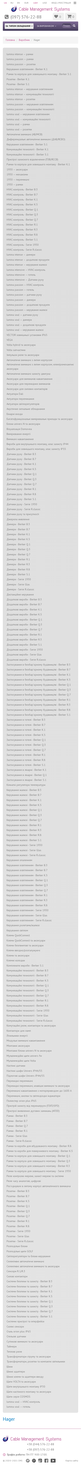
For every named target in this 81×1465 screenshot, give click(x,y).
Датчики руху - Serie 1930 (22, 504)
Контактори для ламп (19, 1030)
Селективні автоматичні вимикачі (25, 1261)
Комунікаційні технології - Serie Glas (27, 1015)
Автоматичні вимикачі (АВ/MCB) (24, 134)
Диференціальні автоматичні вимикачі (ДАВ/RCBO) (36, 139)
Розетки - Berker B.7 (18, 1196)
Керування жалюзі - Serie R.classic (26, 855)
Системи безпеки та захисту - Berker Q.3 (30, 1306)
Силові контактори (17, 1276)
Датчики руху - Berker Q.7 (22, 484)
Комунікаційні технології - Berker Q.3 (28, 990)
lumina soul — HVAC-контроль (23, 1401)
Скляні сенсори (15, 1326)
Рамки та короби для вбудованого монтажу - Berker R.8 (39, 1146)
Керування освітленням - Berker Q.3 (27, 885)
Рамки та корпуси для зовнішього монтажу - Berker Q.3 (38, 1161)
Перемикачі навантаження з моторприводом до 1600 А (39, 1090)
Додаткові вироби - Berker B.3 (24, 599)
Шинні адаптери (16, 1371)
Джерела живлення (18, 519)
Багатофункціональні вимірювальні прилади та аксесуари (40, 419)
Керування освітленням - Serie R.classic (29, 920)
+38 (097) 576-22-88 (40, 1449)
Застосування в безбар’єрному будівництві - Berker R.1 (38, 699)
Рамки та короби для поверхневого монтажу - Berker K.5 (40, 1151)
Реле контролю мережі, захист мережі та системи (35, 1176)
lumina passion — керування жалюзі (27, 310)
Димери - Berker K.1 (18, 534)
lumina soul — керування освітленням (28, 114)
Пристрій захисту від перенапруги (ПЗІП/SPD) (33, 1105)
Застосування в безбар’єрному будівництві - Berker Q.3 (39, 689)
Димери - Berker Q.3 (18, 549)
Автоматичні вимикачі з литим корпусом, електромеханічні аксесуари (40, 366)
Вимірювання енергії (19, 434)
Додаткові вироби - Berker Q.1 (24, 619)
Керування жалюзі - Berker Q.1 (24, 810)
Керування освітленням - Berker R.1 (27, 895)
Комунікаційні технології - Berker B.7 (27, 975)
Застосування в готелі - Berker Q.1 (26, 740)
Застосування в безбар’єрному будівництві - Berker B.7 (38, 669)
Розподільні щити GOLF (20, 1251)
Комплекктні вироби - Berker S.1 (25, 965)
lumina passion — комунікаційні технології (30, 109)
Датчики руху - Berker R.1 (21, 489)
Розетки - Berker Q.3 (18, 1211)
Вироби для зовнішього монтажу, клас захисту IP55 (36, 449)
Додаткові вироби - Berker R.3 (24, 639)
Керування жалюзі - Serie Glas (24, 850)
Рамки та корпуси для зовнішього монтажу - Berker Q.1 (38, 1156)
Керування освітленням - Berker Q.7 (27, 890)
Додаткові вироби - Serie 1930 (25, 649)
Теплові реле (14, 1351)
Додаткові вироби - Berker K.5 (24, 614)
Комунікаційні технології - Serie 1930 (28, 1010)
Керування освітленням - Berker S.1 (27, 144)
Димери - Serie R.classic (20, 589)
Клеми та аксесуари (18, 955)
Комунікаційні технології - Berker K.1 (27, 149)
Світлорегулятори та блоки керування (28, 1256)
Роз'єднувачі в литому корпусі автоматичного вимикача (39, 1186)
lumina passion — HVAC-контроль (25, 285)
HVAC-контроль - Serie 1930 (23, 244)
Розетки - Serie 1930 (18, 1231)
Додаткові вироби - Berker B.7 (24, 604)
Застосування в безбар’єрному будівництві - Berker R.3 (38, 704)
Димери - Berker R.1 (18, 559)
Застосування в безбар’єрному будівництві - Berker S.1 (38, 714)
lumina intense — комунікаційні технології (30, 94)
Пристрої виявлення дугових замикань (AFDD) (33, 1111)
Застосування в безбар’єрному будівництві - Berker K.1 (38, 674)
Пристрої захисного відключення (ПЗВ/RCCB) (32, 159)
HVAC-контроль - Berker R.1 (22, 224)
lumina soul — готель (18, 1406)
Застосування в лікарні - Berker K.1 (26, 770)
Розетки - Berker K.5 (18, 1201)
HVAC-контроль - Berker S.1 (22, 239)
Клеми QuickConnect (18, 935)
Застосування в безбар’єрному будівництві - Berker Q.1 (39, 684)
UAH (35, 2)
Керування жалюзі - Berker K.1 (24, 800)
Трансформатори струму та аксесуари (29, 1356)
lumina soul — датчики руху (22, 315)
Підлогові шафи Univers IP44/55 (25, 1075)
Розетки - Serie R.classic (20, 1241)
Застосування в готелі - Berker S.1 (26, 765)
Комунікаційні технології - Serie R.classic (30, 1020)
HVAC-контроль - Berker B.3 (22, 189)
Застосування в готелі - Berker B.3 (26, 719)
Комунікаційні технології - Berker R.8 (27, 1005)
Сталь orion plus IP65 (19, 1331)
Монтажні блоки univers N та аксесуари (29, 1050)
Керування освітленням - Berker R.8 (27, 905)
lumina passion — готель (20, 289)
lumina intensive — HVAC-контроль (26, 269)
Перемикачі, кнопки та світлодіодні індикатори (33, 1096)
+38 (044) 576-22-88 (40, 1444)
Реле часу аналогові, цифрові (24, 1181)
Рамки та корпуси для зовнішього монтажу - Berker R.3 (38, 1166)
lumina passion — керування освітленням (30, 104)
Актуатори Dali (15, 394)
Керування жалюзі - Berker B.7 (24, 795)
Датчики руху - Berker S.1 (21, 499)
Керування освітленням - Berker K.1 (27, 69)
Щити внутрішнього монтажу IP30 (26, 1386)
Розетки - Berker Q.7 (18, 1216)
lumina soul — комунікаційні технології (28, 119)
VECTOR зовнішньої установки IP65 (27, 335)
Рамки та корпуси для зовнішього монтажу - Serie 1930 (39, 1171)
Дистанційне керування (20, 594)
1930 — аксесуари (17, 169)
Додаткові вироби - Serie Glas (24, 654)
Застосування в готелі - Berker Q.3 (26, 744)
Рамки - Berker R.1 (17, 1131)
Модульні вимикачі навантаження (26, 1040)
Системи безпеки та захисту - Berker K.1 (29, 1291)
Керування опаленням (19, 860)
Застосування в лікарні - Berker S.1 (26, 780)
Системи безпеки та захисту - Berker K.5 (29, 1296)
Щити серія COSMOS (18, 1396)
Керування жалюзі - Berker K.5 (24, 805)
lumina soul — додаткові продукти (26, 325)
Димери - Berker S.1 (18, 574)
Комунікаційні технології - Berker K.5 (27, 980)
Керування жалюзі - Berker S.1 (24, 840)
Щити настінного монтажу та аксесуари (29, 1391)
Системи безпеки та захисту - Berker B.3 (29, 1281)
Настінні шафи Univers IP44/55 (24, 1070)
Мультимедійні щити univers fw (24, 1055)
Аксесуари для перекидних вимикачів (28, 383)
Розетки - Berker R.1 (18, 1221)
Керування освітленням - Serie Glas (27, 915)
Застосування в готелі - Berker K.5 (26, 735)
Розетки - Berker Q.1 (18, 1206)
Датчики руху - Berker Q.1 (22, 474)
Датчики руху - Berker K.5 (21, 469)
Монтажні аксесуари (18, 1045)
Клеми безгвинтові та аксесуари (25, 945)
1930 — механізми (17, 174)
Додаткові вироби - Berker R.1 (24, 634)
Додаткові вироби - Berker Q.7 (24, 629)
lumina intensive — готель (21, 274)
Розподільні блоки (17, 1246)
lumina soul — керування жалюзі (25, 330)
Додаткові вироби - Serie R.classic (26, 659)
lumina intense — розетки (21, 99)
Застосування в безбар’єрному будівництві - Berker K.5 (38, 679)
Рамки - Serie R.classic (19, 1141)
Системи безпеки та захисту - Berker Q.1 (30, 1301)
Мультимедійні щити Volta (21, 1060)
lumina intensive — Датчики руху (25, 279)
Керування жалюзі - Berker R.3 (24, 830)
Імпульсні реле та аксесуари (23, 355)
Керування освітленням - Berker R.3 (27, 900)
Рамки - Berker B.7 (17, 1121)
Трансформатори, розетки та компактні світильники (36, 1361)
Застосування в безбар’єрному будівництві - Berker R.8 (38, 710)
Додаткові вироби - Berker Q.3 (24, 624)
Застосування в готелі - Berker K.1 (26, 729)
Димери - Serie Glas (18, 584)
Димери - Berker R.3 (18, 564)
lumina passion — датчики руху (24, 294)
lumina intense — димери (21, 254)
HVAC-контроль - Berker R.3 (22, 229)
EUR (26, 2)
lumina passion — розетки (21, 64)
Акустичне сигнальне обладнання (26, 409)
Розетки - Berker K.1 (18, 79)
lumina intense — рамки (20, 54)
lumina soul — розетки (19, 129)
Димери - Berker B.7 (18, 529)
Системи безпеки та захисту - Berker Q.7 (30, 1311)
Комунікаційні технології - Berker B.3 (27, 970)
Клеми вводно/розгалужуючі (23, 950)
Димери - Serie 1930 (19, 579)
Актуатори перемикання (20, 398)
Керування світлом (17, 930)
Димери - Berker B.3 (18, 524)
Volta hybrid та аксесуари (21, 345)
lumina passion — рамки (20, 59)
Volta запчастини (16, 350)
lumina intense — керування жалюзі (27, 264)
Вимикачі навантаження (20, 439)
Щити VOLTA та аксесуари (21, 1381)
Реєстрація (64, 2)
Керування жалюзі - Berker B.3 (24, 790)
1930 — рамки (15, 184)
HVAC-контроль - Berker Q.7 (22, 219)
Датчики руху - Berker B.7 (21, 459)
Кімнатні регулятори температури (26, 785)
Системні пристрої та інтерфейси (25, 1321)
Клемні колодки (16, 960)
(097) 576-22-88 (26, 17)
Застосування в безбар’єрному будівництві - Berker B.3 (38, 664)
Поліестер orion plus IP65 (21, 1101)
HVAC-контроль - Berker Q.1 (22, 209)
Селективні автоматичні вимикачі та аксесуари (33, 1266)
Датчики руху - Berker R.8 (21, 494)
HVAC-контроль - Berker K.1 (22, 199)
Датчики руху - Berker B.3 (21, 454)
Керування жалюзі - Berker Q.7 (24, 820)
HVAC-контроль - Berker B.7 (22, 194)
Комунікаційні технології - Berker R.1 (27, 1000)
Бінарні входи (15, 414)
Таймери (12, 1346)
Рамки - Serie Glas (17, 1136)
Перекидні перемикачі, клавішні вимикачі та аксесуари (38, 1085)
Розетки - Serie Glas (18, 1236)
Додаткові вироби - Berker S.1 (24, 644)
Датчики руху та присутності (23, 514)
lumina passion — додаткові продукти (28, 304)
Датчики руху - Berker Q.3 (22, 479)
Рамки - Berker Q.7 (17, 1126)
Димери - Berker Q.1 (18, 544)
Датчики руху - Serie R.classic (23, 509)
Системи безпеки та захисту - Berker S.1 (29, 1316)
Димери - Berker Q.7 (18, 554)
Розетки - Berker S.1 (18, 84)
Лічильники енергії (17, 1035)
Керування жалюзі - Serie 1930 (24, 845)
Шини (10, 1366)
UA (5, 2)
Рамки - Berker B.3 (17, 1116)
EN (18, 2)
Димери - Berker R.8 (18, 569)
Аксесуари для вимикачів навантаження (29, 379)
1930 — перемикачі (18, 179)
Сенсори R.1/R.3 (16, 1271)
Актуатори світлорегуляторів (23, 404)
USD (45, 2)
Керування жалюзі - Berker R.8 (24, 835)
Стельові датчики (16, 1336)
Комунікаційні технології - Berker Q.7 (28, 995)
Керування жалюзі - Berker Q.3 (24, 815)
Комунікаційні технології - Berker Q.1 (28, 985)
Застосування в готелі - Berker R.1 (26, 755)
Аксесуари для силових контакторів (27, 389)
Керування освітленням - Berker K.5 (27, 875)
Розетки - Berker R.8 (18, 1226)
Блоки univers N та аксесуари (23, 424)
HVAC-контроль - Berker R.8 (22, 234)
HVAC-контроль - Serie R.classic (24, 249)
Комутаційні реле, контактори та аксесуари (31, 1025)
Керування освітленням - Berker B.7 (27, 870)
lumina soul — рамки (18, 124)
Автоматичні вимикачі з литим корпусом (29, 360)
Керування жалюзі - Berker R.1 (24, 825)
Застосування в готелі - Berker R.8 (26, 760)
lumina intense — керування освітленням (30, 89)
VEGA (10, 340)
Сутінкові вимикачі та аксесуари (25, 1341)
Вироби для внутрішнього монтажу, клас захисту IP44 (37, 444)
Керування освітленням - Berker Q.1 (27, 880)
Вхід (54, 2)
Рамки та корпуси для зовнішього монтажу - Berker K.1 (38, 164)
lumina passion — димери (21, 300)
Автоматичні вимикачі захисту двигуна (28, 373)
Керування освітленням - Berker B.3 (27, 865)
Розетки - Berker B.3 (18, 1191)
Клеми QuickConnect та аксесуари (26, 940)
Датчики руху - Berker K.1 (21, 464)
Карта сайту (72, 1460)
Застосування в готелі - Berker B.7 (26, 725)
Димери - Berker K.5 (18, 539)
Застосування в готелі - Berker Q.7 (26, 750)
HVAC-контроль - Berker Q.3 (22, 214)
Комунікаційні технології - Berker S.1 (27, 154)
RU (12, 2)
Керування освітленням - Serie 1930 (27, 910)
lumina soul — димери (19, 319)
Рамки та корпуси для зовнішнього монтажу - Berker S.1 (39, 74)
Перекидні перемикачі (20, 1081)
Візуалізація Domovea (19, 429)
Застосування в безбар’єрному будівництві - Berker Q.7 (39, 694)
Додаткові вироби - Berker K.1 (24, 609)
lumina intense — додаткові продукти (28, 259)
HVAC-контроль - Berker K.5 (22, 204)
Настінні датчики (16, 1065)
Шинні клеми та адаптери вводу (25, 1376)
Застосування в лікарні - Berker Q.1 (27, 775)
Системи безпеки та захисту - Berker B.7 (29, 1286)
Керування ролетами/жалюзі (23, 925)
